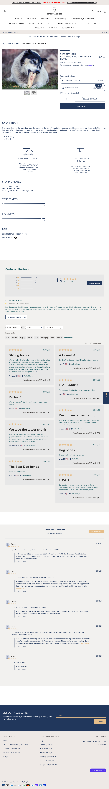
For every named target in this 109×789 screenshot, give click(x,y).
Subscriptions (68, 28)
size (7, 338)
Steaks (50, 23)
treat (52, 338)
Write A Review (94, 283)
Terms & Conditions (48, 757)
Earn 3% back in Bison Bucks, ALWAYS (26, 2)
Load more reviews (54, 511)
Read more (40, 372)
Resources (39, 28)
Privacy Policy (46, 753)
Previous (4, 69)
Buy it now (82, 106)
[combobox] (34, 327)
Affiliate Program (47, 761)
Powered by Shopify (22, 782)
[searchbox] (13, 327)
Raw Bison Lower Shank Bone (34, 44)
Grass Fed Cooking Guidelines (15, 745)
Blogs (5, 757)
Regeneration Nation (12, 753)
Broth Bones (13, 44)
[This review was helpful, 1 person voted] (94, 498)
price (36, 338)
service (59, 338)
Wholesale (53, 28)
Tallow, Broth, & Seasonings (82, 19)
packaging (44, 338)
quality (14, 338)
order (30, 338)
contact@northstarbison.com (94, 741)
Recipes (97, 23)
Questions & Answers (54, 529)
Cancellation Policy (48, 765)
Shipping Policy (46, 745)
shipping (22, 338)
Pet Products (60, 19)
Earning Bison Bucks (11, 749)
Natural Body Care (16, 23)
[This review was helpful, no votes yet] (44, 380)
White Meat (45, 19)
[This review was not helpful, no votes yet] (48, 380)
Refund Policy (46, 749)
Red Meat (18, 19)
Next (56, 69)
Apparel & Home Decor (67, 23)
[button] (97, 11)
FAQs (42, 741)
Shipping (63, 62)
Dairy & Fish (31, 19)
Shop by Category (36, 23)
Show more (68, 337)
